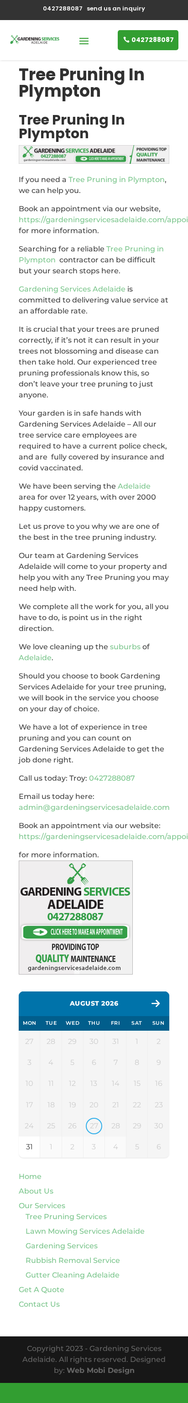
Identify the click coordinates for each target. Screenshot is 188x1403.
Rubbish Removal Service (73, 1260)
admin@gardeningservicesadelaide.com (94, 807)
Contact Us (39, 1304)
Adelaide (134, 486)
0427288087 (152, 39)
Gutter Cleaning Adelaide (73, 1275)
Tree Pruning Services (66, 1216)
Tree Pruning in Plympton (116, 179)
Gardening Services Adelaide (72, 289)
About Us (36, 1191)
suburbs (125, 646)
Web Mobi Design (101, 1370)
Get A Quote (41, 1289)
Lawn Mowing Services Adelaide (85, 1231)
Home (30, 1176)
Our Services (42, 1205)
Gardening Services (62, 1245)
